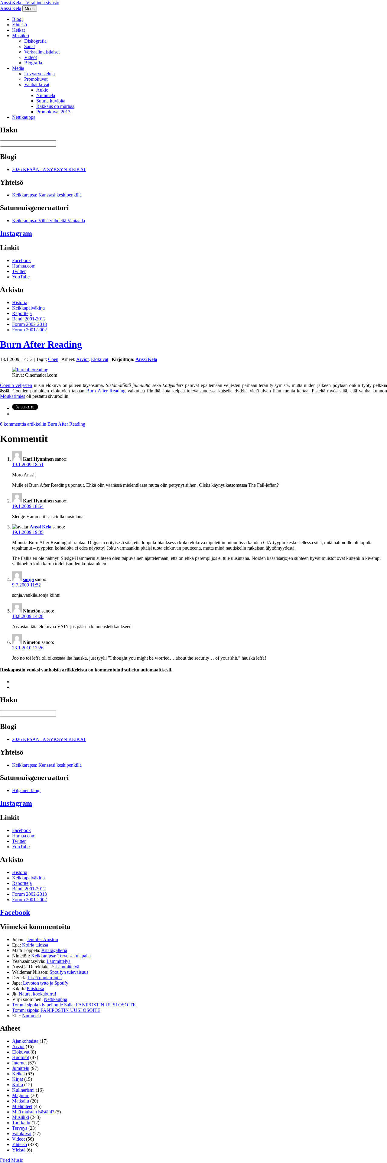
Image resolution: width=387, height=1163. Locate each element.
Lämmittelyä (58, 961)
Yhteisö (19, 24)
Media (18, 68)
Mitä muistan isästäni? (33, 1111)
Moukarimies (12, 396)
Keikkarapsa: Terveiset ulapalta (61, 955)
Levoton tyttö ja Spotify (45, 983)
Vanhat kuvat (36, 84)
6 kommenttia (42, 424)
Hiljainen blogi (26, 790)
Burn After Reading (41, 344)
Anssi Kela (10, 8)
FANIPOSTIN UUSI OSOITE (106, 1004)
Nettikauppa (23, 117)
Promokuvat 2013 (53, 111)
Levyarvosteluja (39, 73)
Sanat (29, 46)
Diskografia (35, 41)
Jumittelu (20, 1068)
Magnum (20, 1095)
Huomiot (20, 1057)
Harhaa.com (23, 265)
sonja (28, 579)
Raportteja (22, 313)
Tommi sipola (25, 1010)
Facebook (21, 260)
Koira (17, 1084)
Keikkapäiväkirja (28, 307)
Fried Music (11, 1160)
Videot (30, 57)
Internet (19, 1062)
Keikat (18, 30)
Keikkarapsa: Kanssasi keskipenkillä (47, 194)
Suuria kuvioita (50, 100)
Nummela (45, 95)
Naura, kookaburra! (37, 993)
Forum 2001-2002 (29, 329)
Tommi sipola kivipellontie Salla (42, 1004)
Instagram (16, 233)
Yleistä (18, 1149)
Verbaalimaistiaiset (42, 51)
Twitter (19, 271)
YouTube (21, 276)
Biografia (33, 62)
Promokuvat (35, 79)
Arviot (82, 359)
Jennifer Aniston (42, 939)
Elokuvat (99, 359)
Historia (19, 302)
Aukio (42, 90)
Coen (53, 359)
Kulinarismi (23, 1090)
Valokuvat (21, 1133)
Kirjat (17, 1079)
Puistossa (35, 988)
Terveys (19, 1128)
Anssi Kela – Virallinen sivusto (29, 2)
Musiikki (20, 35)
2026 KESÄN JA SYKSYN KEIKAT (49, 169)
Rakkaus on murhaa (55, 106)
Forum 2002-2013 (29, 324)
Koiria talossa (35, 944)
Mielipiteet (22, 1106)
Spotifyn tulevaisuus (69, 972)
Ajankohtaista (25, 1041)
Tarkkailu (21, 1122)
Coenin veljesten (16, 385)
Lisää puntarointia (45, 977)
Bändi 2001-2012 (29, 318)
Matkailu (20, 1100)
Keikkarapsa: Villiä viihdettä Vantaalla (48, 220)
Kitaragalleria (54, 950)
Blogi (17, 19)
